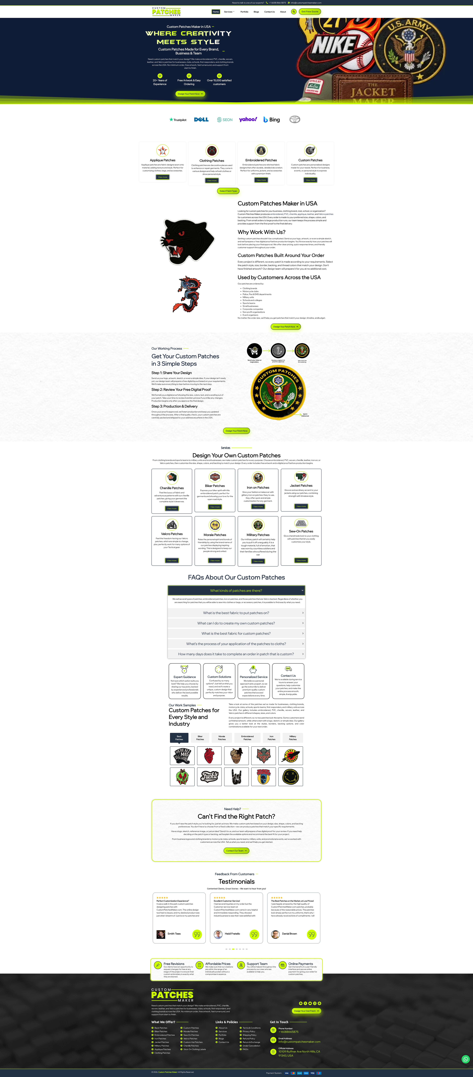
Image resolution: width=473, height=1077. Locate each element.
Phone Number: (286, 1028)
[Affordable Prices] (199, 965)
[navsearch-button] (294, 11)
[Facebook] (301, 1003)
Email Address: (285, 1038)
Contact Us (269, 11)
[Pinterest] (319, 1003)
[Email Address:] (273, 1040)
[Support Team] (241, 965)
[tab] (179, 738)
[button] (226, 949)
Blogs (256, 11)
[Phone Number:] (273, 1030)
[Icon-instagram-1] (315, 1003)
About (283, 11)
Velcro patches (326, 214)
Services (228, 11)
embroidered (276, 214)
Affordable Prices (217, 964)
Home (216, 11)
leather (310, 214)
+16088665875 (288, 1031)
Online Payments (300, 964)
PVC (286, 214)
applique (302, 214)
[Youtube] (310, 1003)
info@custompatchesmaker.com (299, 1041)
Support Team (257, 964)
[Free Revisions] (158, 965)
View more (162, 177)
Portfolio (244, 11)
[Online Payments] (283, 965)
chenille (293, 214)
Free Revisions (174, 964)
